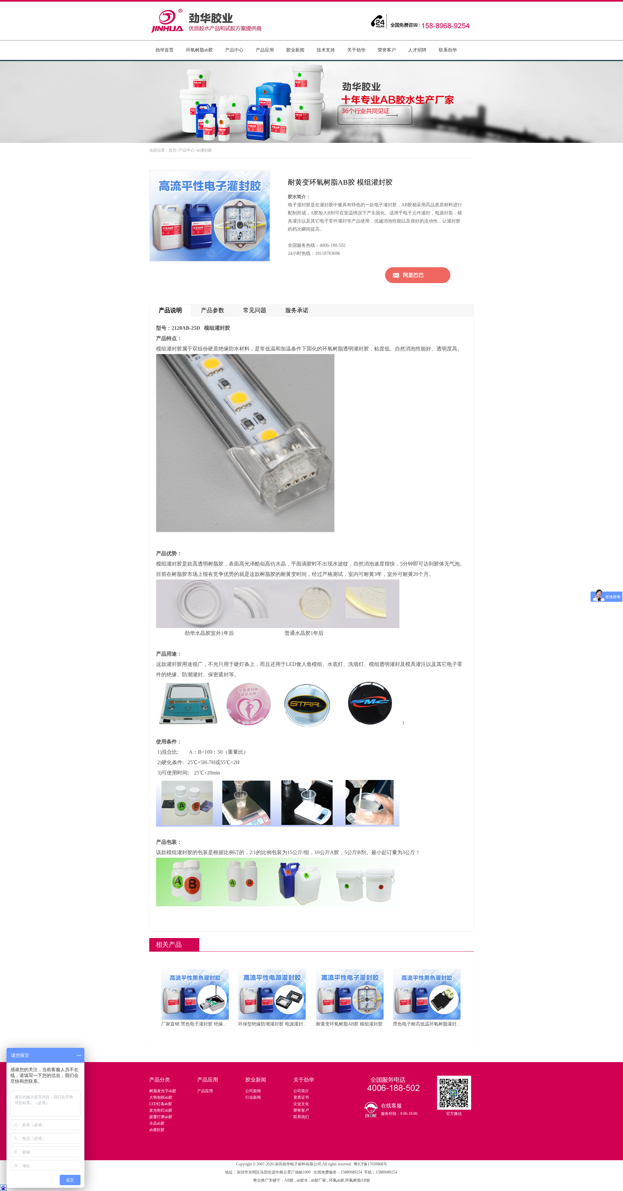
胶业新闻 (295, 50)
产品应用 (265, 50)
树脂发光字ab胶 (162, 1091)
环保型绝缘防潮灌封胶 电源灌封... (272, 1024)
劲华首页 (164, 50)
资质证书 (301, 1097)
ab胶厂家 (319, 1180)
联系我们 (301, 1117)
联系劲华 (448, 50)
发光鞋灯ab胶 (160, 1110)
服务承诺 (297, 310)
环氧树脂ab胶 (199, 50)
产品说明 (170, 310)
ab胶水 (302, 1180)
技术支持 (326, 50)
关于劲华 (356, 50)
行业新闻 (253, 1097)
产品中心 (234, 50)
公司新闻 (253, 1091)
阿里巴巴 (413, 275)
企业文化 (301, 1104)
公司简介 (301, 1091)
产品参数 (212, 310)
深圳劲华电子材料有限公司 (298, 1164)
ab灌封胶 (204, 150)
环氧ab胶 (336, 1180)
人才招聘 (417, 50)
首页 (173, 150)
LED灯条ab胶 (160, 1104)
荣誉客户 (387, 50)
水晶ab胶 (157, 1123)
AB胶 (289, 1180)
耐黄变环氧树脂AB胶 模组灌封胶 (349, 1024)
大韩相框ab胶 (160, 1097)
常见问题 (254, 310)
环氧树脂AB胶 (357, 1180)
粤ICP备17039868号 (370, 1164)
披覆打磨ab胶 (160, 1117)
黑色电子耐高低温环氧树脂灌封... (426, 1024)
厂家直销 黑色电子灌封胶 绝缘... (194, 1024)
